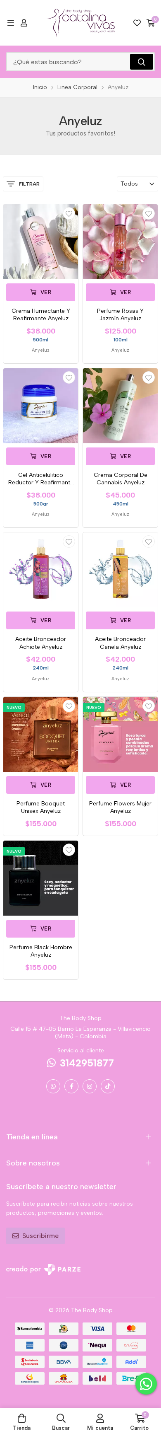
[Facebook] (71, 1086)
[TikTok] (108, 1086)
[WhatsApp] (53, 1086)
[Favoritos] (137, 23)
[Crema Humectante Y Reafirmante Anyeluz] (40, 241)
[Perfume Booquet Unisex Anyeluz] (40, 734)
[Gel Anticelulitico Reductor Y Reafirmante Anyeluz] (40, 405)
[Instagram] (90, 1086)
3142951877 (87, 1063)
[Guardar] (69, 213)
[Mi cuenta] (24, 23)
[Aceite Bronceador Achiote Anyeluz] (40, 569)
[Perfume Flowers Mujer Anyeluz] (120, 734)
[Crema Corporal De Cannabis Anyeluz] (120, 405)
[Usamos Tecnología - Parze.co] (43, 1269)
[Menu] (10, 23)
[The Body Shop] (81, 22)
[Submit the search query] (141, 62)
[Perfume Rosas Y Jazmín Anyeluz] (120, 241)
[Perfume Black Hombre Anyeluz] (40, 878)
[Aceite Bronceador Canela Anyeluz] (120, 569)
